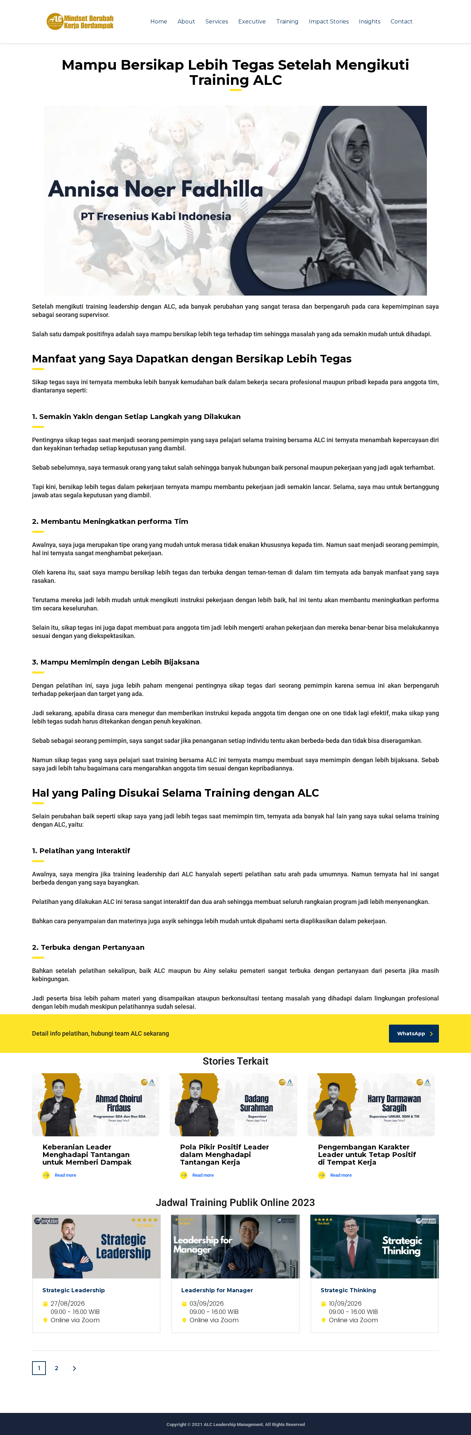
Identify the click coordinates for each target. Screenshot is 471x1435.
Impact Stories (329, 21)
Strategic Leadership (73, 1290)
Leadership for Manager (217, 1290)
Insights (369, 21)
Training (287, 21)
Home (158, 21)
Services (217, 21)
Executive (252, 21)
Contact (402, 21)
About (186, 21)
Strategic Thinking (348, 1290)
